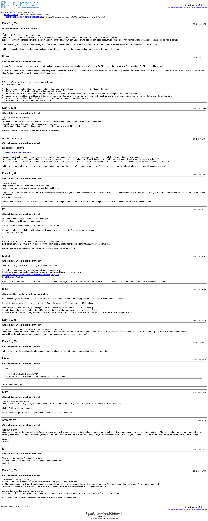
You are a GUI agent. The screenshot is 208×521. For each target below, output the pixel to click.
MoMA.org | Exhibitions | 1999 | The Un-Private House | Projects (30, 274)
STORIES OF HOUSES (12, 277)
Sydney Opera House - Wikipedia (16, 152)
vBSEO (107, 516)
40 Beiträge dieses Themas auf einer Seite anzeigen (187, 7)
